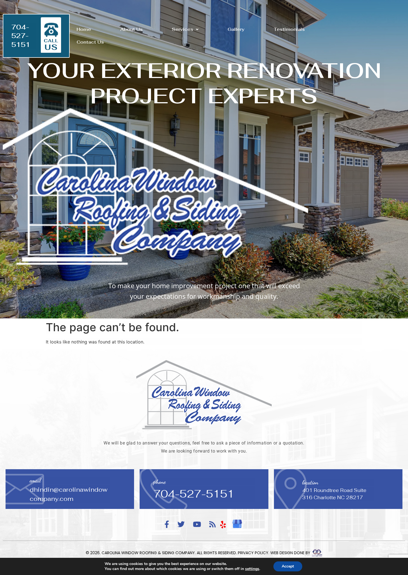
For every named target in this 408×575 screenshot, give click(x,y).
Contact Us (90, 42)
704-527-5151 (20, 36)
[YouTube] (197, 524)
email (35, 480)
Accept (288, 566)
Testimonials (289, 29)
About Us (131, 29)
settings (252, 568)
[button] (185, 29)
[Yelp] (223, 524)
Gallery (236, 29)
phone (159, 481)
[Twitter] (181, 524)
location (310, 482)
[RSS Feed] (212, 524)
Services (182, 29)
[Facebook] (167, 524)
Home (84, 29)
